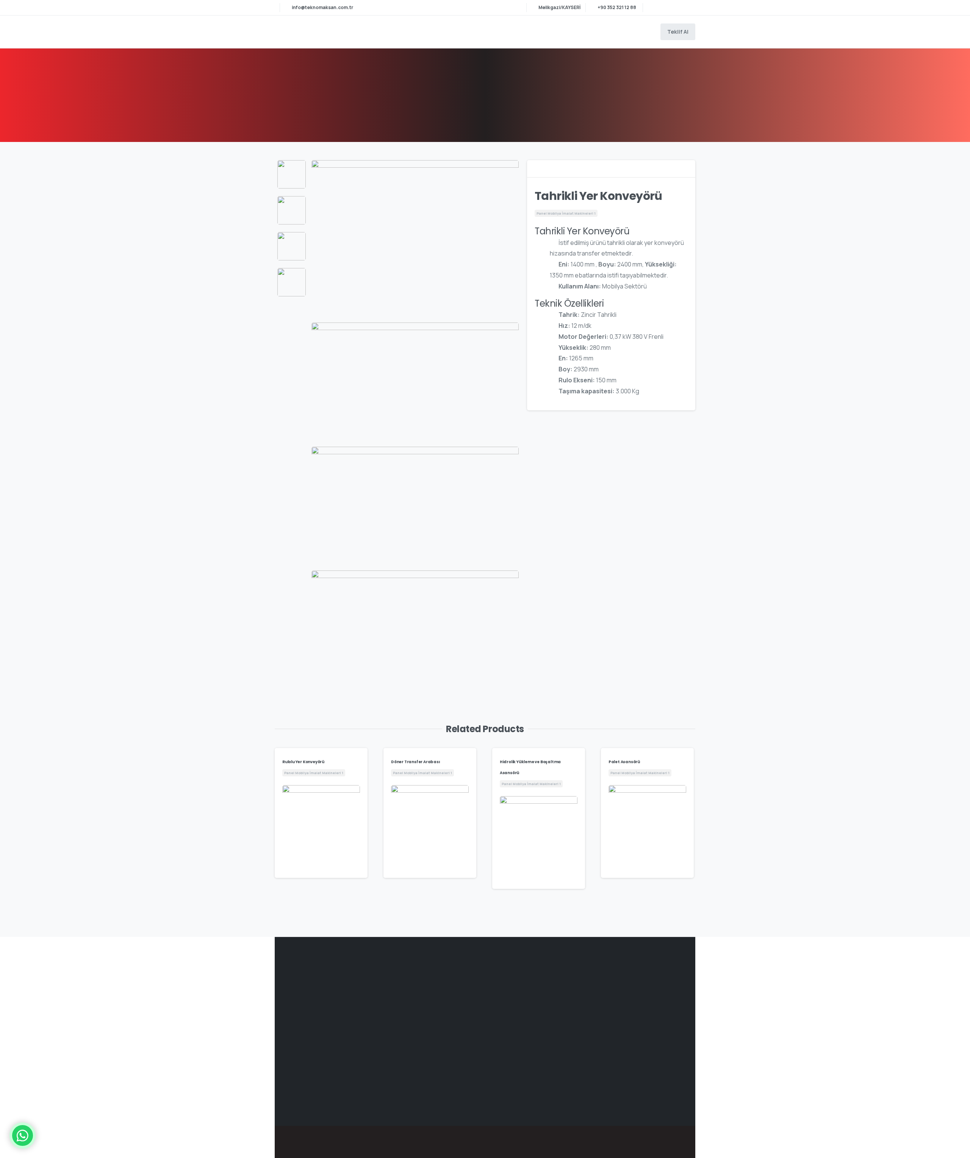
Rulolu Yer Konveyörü (303, 762)
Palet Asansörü (624, 762)
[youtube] (665, 7)
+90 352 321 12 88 (617, 7)
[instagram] (687, 7)
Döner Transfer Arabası (415, 762)
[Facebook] (653, 7)
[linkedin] (676, 7)
